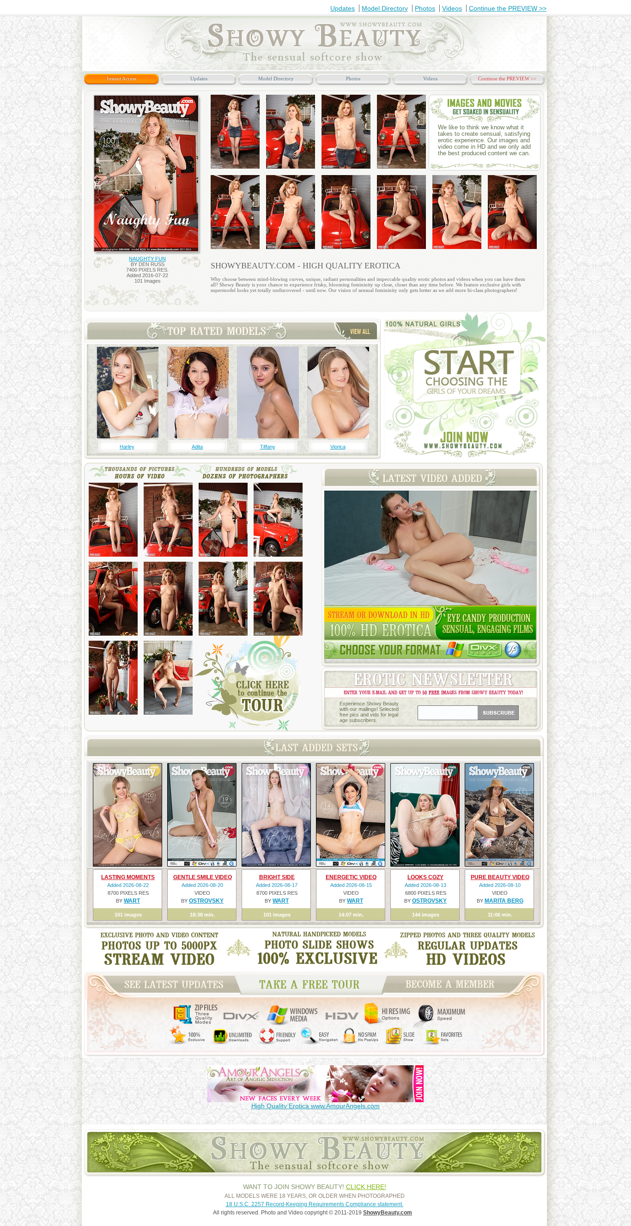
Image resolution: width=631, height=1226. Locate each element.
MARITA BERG (504, 901)
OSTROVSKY (206, 901)
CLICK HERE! (366, 1186)
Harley (127, 446)
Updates (342, 8)
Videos (452, 8)
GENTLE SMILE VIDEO (202, 877)
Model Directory (385, 8)
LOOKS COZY (425, 877)
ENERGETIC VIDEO (351, 877)
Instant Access (121, 78)
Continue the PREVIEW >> (507, 8)
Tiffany (267, 446)
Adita (197, 446)
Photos (425, 8)
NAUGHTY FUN (147, 258)
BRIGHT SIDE (277, 877)
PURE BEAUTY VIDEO (500, 877)
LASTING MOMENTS (128, 877)
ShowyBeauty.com (387, 1212)
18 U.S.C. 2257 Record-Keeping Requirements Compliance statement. (314, 1204)
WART (132, 901)
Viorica (338, 446)
